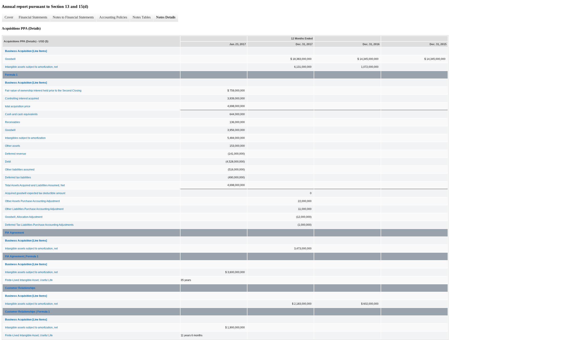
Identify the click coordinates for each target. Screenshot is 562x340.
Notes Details (165, 17)
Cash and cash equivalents (21, 114)
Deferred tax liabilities (18, 177)
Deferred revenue (15, 153)
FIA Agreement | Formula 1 (21, 256)
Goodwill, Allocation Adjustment (23, 217)
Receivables (12, 122)
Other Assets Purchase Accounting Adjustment (32, 201)
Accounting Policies (113, 17)
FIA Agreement (14, 232)
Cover (9, 17)
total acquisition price (17, 106)
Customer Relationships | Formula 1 (27, 311)
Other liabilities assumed (19, 169)
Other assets (12, 146)
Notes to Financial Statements (73, 17)
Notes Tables (142, 17)
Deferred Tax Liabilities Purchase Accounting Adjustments (39, 225)
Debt (8, 161)
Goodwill (10, 59)
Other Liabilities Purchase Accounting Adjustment (34, 209)
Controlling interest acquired (22, 98)
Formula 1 (11, 74)
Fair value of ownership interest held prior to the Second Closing (43, 90)
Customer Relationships (20, 288)
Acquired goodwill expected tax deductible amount (35, 193)
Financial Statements (33, 17)
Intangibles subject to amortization (25, 138)
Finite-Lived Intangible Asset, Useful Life (29, 280)
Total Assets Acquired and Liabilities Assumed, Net (35, 185)
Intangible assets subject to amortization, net (31, 67)
